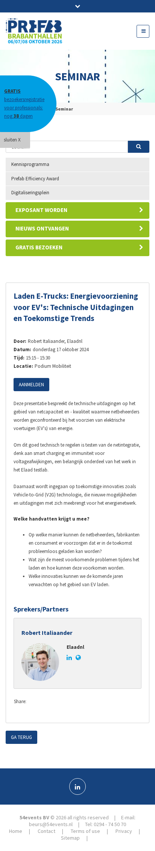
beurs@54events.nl (51, 824)
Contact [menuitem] (46, 831)
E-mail (80, 702)
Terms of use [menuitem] (85, 831)
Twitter (50, 702)
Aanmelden (31, 384)
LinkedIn (65, 702)
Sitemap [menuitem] (70, 837)
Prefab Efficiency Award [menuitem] (35, 178)
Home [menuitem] (15, 831)
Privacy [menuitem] (123, 831)
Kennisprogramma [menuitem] (30, 164)
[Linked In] (77, 786)
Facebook (35, 702)
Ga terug (21, 737)
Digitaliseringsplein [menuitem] (30, 192)
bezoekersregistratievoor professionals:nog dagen (24, 103)
